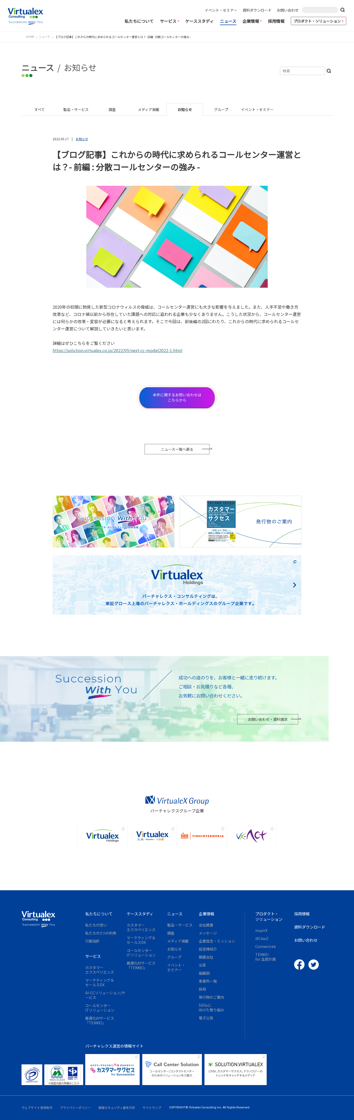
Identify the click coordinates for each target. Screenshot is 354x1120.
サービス (168, 21)
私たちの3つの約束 (100, 933)
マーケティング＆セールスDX (99, 982)
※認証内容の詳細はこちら (63, 1083)
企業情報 (251, 21)
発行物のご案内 (211, 997)
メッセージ (208, 933)
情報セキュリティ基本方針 (116, 1107)
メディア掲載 (178, 941)
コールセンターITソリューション (99, 1008)
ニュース (228, 21)
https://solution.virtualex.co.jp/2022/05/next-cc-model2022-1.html (117, 350)
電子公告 (206, 1017)
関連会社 (206, 957)
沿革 (202, 965)
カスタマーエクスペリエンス (99, 970)
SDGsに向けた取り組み (211, 1007)
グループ (174, 957)
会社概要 (206, 925)
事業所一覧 (208, 981)
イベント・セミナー (221, 10)
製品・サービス (180, 925)
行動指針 (92, 941)
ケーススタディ (199, 21)
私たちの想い (96, 925)
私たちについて (139, 21)
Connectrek (265, 946)
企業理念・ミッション (217, 941)
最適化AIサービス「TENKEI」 (99, 1020)
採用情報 (276, 21)
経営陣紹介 (208, 949)
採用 (202, 989)
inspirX (261, 930)
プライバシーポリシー (75, 1107)
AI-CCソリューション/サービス (105, 995)
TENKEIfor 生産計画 (265, 957)
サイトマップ (152, 1107)
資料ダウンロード (257, 10)
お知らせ (174, 949)
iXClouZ (261, 938)
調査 (170, 933)
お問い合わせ (288, 10)
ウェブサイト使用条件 (37, 1107)
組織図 (204, 973)
